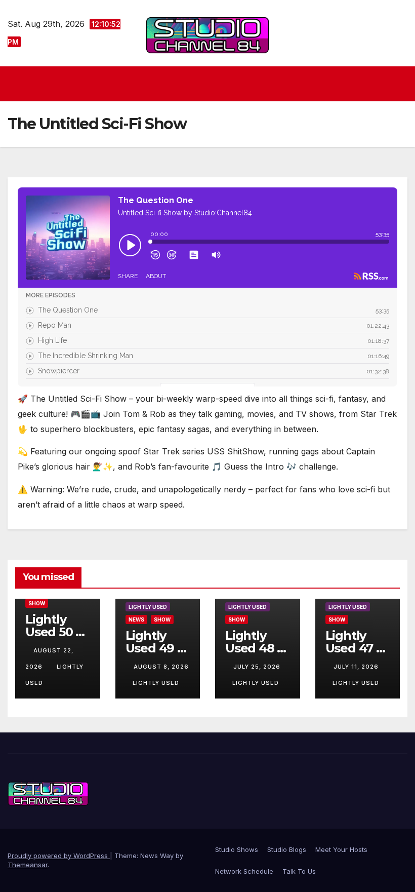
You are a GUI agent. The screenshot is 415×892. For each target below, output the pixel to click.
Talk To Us (299, 871)
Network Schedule (244, 871)
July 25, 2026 (256, 666)
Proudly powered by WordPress (59, 855)
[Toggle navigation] (210, 83)
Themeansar (28, 865)
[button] (401, 84)
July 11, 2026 (356, 666)
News (136, 619)
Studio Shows (236, 849)
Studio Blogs (286, 849)
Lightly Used (148, 607)
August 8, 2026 (161, 666)
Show (36, 603)
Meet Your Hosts (341, 849)
